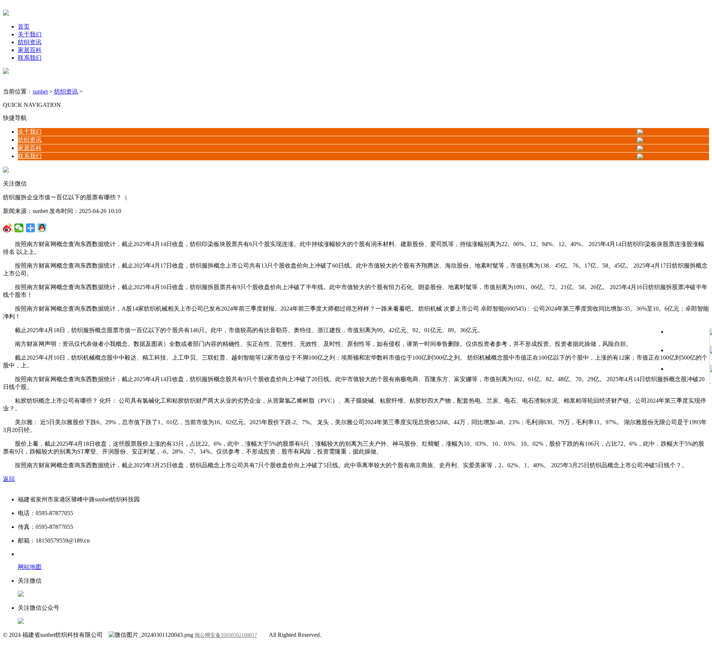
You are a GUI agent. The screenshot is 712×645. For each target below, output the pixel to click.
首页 (24, 26)
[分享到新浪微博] (19, 227)
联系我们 (30, 58)
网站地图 (30, 567)
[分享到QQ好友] (30, 227)
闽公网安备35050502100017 (226, 635)
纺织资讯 (30, 42)
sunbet (40, 91)
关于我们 (30, 34)
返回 (9, 479)
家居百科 (30, 50)
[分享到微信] (7, 227)
